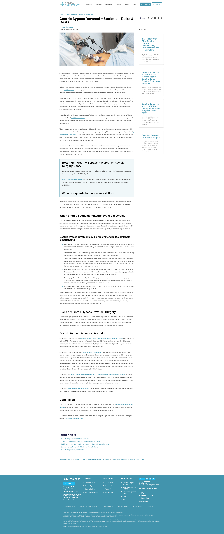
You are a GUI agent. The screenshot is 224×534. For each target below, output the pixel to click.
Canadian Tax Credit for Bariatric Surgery (151, 136)
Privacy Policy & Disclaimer (89, 506)
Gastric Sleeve (90, 483)
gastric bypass (69, 90)
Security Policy (123, 506)
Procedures (88, 4)
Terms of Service (69, 506)
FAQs (124, 496)
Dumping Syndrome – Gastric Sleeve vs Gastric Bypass (81, 441)
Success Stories (110, 486)
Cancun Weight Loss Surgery (129, 492)
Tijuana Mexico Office (70, 491)
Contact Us (109, 492)
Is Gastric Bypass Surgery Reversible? (75, 439)
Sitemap (150, 506)
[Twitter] (147, 479)
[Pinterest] (150, 479)
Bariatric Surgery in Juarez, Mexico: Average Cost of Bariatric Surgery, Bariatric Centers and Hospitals (151, 77)
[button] (148, 18)
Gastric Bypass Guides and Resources (80, 14)
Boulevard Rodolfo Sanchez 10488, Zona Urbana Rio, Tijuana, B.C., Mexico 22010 (72, 495)
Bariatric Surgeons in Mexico (129, 483)
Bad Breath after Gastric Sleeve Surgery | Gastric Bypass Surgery (85, 444)
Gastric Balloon (90, 489)
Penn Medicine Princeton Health (78, 388)
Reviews (118, 4)
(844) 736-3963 (71, 479)
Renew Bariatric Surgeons (71, 526)
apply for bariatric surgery (74, 418)
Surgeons (99, 4)
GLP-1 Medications (91, 492)
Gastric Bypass (90, 486)
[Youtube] (153, 479)
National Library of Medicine (92, 352)
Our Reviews (109, 483)
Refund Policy (137, 506)
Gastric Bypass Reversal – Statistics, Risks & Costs (79, 447)
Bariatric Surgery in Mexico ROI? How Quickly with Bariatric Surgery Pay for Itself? (151, 108)
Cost (134, 4)
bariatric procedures (78, 118)
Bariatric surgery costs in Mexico (73, 179)
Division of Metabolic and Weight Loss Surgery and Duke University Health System (97, 374)
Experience (108, 4)
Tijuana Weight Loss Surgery (129, 488)
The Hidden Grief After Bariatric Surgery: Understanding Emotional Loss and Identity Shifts (150, 44)
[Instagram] (143, 479)
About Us (108, 489)
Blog (124, 499)
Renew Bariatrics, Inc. (80, 512)
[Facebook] (140, 479)
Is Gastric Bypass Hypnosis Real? (73, 450)
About (127, 4)
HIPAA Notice (108, 506)
